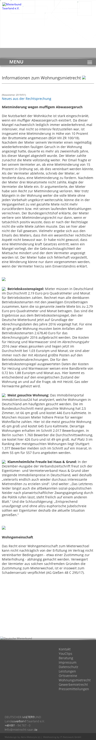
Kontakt (65, 649)
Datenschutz (68, 667)
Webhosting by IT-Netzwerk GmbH (62, 737)
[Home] (14, 655)
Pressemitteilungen (74, 689)
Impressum (67, 662)
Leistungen (67, 671)
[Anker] (32, 693)
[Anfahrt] (32, 655)
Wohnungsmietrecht (75, 680)
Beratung (66, 658)
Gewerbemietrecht (73, 684)
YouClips (65, 653)
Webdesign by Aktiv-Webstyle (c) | (23, 737)
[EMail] (14, 674)
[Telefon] (14, 693)
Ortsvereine (68, 675)
